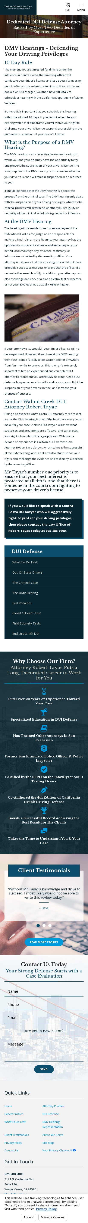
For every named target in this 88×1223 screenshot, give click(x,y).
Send (44, 1069)
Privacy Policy (13, 1143)
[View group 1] (38, 925)
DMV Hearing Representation (53, 1124)
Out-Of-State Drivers (27, 572)
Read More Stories (44, 942)
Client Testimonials (16, 1135)
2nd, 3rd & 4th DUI (26, 633)
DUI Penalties (22, 603)
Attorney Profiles (53, 1106)
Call (67, 10)
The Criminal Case (25, 582)
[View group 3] (49, 925)
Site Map (48, 1143)
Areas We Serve (53, 1135)
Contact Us (11, 1150)
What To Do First (24, 562)
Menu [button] (81, 10)
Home (8, 1106)
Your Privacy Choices (56, 1150)
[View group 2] (44, 925)
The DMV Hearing (25, 593)
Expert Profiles (13, 1114)
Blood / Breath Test (26, 613)
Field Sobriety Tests (26, 623)
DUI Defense (51, 1114)
